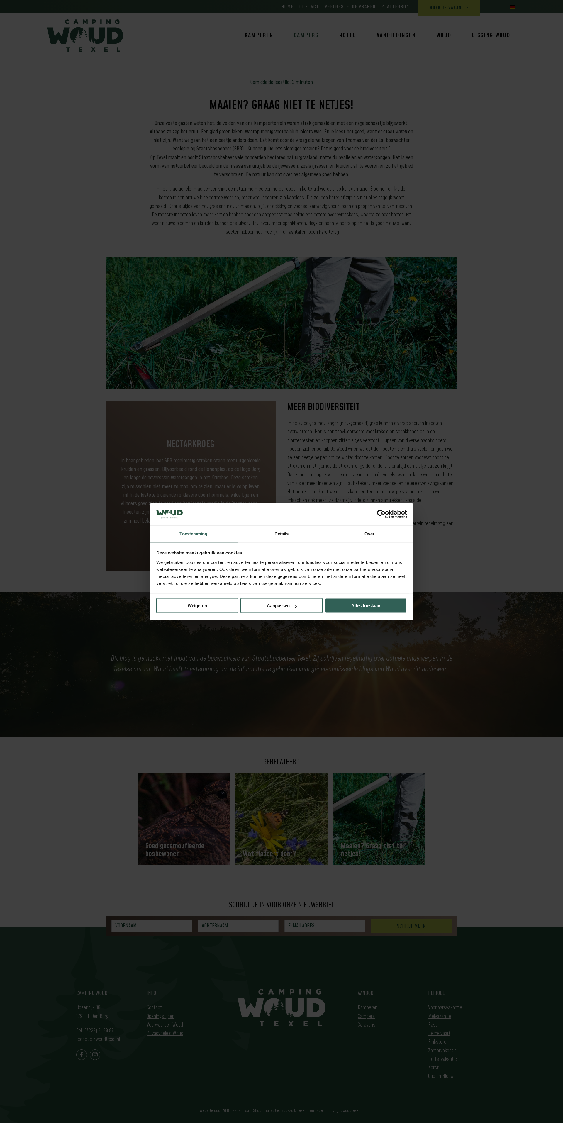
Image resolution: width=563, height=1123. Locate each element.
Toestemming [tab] (193, 533)
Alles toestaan (365, 605)
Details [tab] (281, 533)
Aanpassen (278, 605)
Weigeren (197, 605)
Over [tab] (369, 533)
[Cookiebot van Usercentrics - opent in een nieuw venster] (381, 514)
